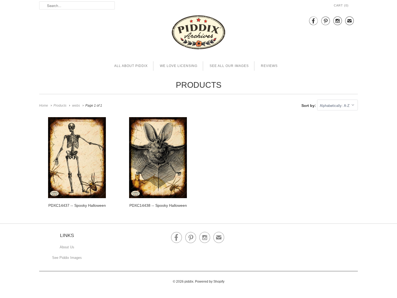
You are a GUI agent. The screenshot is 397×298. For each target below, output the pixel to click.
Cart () (341, 5)
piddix (188, 281)
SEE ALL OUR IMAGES (229, 66)
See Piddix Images (67, 258)
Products (198, 84)
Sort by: (309, 105)
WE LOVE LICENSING (178, 66)
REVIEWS (269, 66)
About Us (67, 247)
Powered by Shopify (209, 281)
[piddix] (198, 33)
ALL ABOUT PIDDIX (131, 66)
